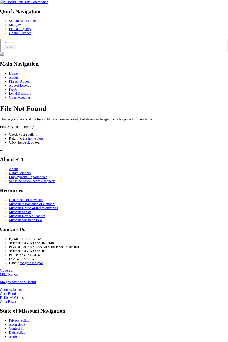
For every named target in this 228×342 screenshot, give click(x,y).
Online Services (20, 33)
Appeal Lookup (20, 85)
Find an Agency (20, 29)
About (13, 77)
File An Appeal (19, 81)
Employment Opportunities (28, 177)
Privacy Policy (19, 320)
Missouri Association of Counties (32, 204)
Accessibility (18, 324)
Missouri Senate (20, 212)
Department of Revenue (26, 200)
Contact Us (17, 328)
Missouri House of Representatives (33, 208)
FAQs (13, 89)
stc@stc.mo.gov (31, 263)
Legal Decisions (20, 93)
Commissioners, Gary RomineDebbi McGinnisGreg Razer (12, 295)
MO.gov (15, 25)
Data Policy (17, 332)
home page (35, 138)
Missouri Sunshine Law (25, 220)
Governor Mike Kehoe (9, 272)
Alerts (13, 336)
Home (13, 73)
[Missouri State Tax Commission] (24, 2)
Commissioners (20, 173)
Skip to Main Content (24, 21)
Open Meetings (20, 97)
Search (9, 47)
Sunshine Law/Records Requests (32, 181)
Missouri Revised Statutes (27, 216)
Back (26, 142)
